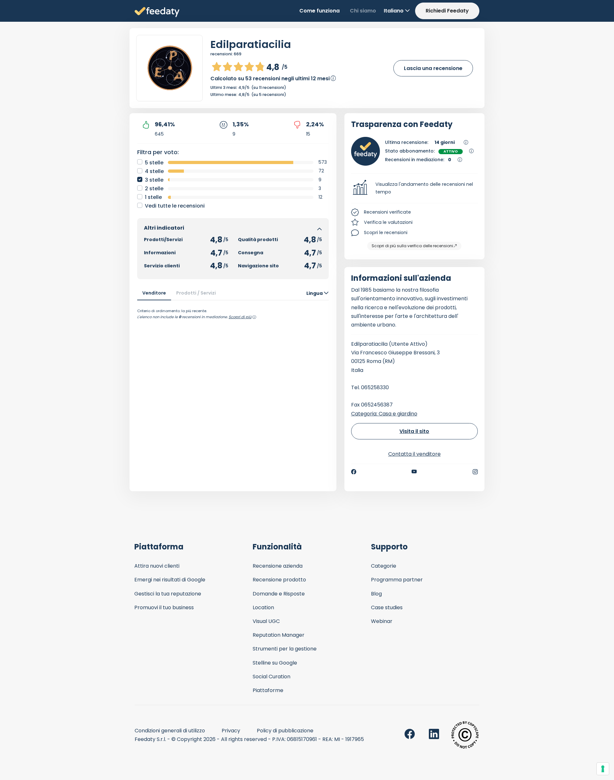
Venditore (154, 293)
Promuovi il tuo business (164, 607)
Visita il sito (414, 431)
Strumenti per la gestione (285, 648)
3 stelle (154, 180)
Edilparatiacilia (250, 44)
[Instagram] (475, 471)
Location (263, 607)
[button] (414, 188)
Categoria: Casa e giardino (384, 413)
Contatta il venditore (414, 454)
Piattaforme (268, 690)
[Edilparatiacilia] (169, 68)
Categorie (383, 566)
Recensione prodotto (279, 579)
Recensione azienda (278, 566)
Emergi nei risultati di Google (169, 579)
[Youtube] (414, 471)
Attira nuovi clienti (156, 566)
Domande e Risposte (279, 593)
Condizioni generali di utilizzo (170, 730)
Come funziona (319, 10)
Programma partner (397, 579)
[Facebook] (353, 471)
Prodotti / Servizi (196, 293)
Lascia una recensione (433, 68)
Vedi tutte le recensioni (175, 205)
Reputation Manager (278, 635)
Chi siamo (363, 10)
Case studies (387, 607)
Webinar (381, 621)
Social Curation (271, 676)
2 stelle (154, 188)
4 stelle (154, 171)
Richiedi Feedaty (447, 10)
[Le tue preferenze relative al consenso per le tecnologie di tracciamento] (603, 769)
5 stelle (154, 162)
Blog (376, 593)
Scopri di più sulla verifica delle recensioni (412, 245)
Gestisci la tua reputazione (167, 593)
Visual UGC (266, 621)
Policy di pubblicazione (285, 730)
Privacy (231, 730)
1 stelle (153, 197)
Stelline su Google (275, 662)
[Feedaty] (157, 12)
